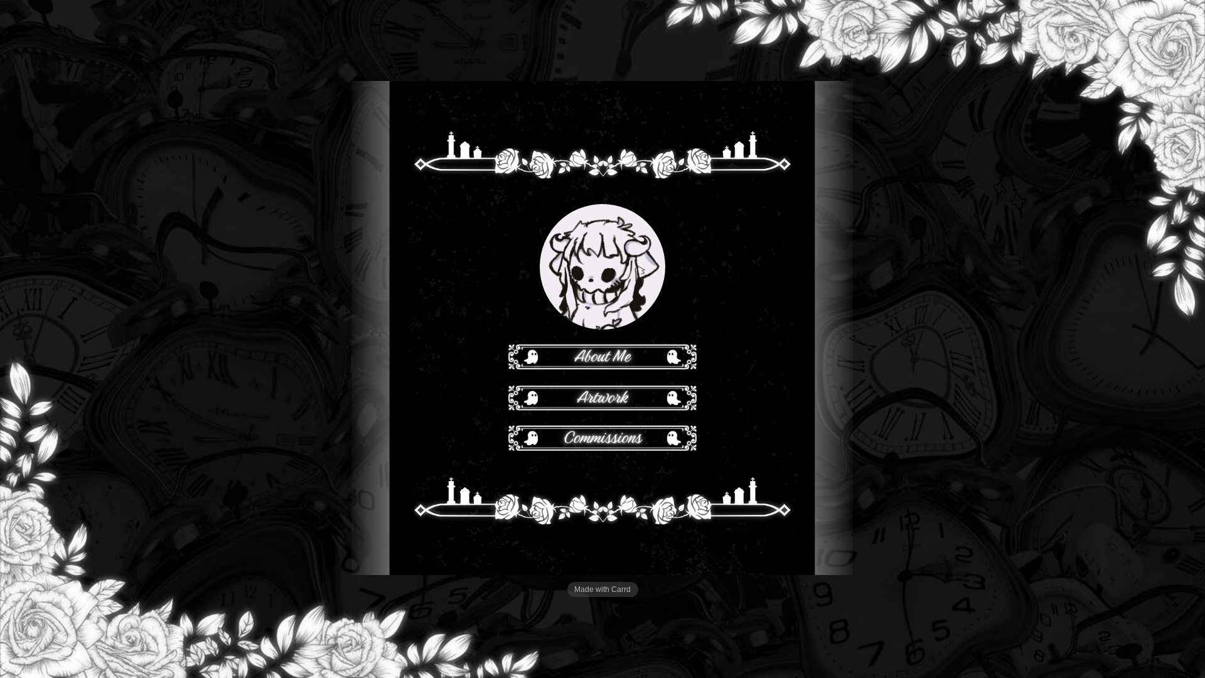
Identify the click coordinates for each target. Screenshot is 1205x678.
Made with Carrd (602, 589)
